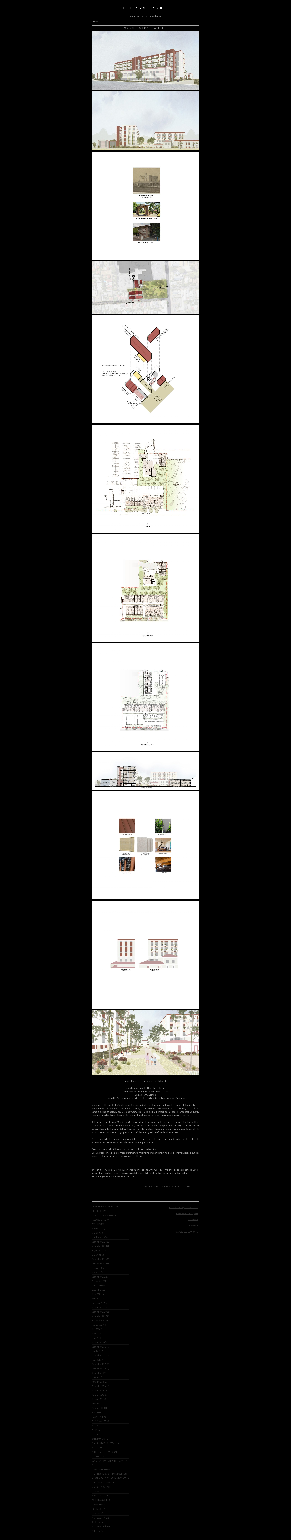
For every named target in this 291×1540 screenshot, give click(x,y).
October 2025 (98, 1237)
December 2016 (99, 1368)
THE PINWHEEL (99, 1421)
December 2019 (99, 1346)
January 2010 (98, 1403)
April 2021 (96, 1298)
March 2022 (97, 1285)
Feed (177, 1186)
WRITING (96, 1530)
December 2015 (99, 1372)
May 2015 (96, 1377)
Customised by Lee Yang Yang (183, 1207)
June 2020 (97, 1333)
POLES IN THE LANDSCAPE (105, 1451)
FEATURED (97, 1504)
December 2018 (99, 1355)
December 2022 (99, 1276)
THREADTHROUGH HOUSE (105, 1206)
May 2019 (96, 1351)
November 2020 (99, 1316)
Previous (153, 1186)
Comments (167, 1186)
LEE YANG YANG (145, 7)
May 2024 (96, 1254)
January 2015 (98, 1381)
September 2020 (100, 1320)
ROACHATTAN (98, 1495)
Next (145, 1186)
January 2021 (98, 1307)
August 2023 (98, 1267)
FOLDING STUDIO (100, 1219)
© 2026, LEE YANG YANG (186, 1231)
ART (93, 1425)
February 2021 (98, 1302)
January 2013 (98, 1394)
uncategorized (99, 1526)
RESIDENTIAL (98, 1521)
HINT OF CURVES (100, 1210)
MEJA (94, 1491)
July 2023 (96, 1272)
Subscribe (193, 1219)
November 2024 (99, 1246)
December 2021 (99, 1289)
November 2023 (99, 1263)
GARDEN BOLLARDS (101, 1482)
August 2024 (98, 1250)
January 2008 (98, 1407)
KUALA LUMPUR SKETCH (104, 1443)
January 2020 (98, 1342)
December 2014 (99, 1386)
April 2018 (96, 1359)
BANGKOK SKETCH (100, 1438)
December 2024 (99, 1241)
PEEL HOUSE (98, 1223)
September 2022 (100, 1281)
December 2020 (99, 1311)
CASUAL (96, 1434)
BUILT (94, 1430)
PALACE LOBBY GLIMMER (104, 1215)
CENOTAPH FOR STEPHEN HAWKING (110, 1460)
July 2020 (96, 1329)
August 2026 (98, 1228)
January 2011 (98, 1399)
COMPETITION (189, 1186)
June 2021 (96, 1294)
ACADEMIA (97, 1412)
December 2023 (99, 1259)
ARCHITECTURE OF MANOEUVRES (108, 1473)
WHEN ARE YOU (99, 1456)
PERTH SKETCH (99, 1447)
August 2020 (98, 1324)
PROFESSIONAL (99, 1517)
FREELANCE (97, 1508)
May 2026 (96, 1232)
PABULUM (97, 1513)
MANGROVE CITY (100, 1486)
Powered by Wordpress (187, 1213)
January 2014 (98, 1390)
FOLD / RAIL (97, 1416)
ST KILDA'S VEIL (99, 1500)
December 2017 (99, 1364)
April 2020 (96, 1337)
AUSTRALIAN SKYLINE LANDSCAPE (109, 1478)
